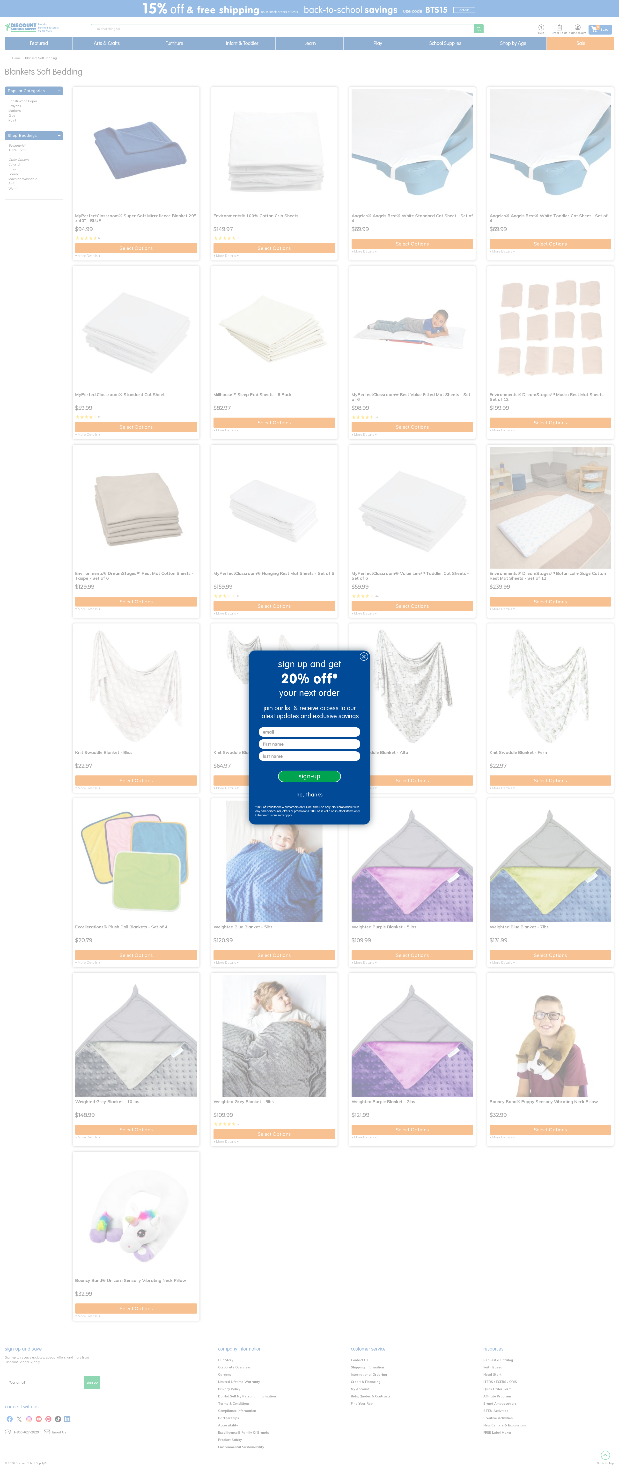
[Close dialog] (364, 656)
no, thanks (309, 794)
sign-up (310, 776)
